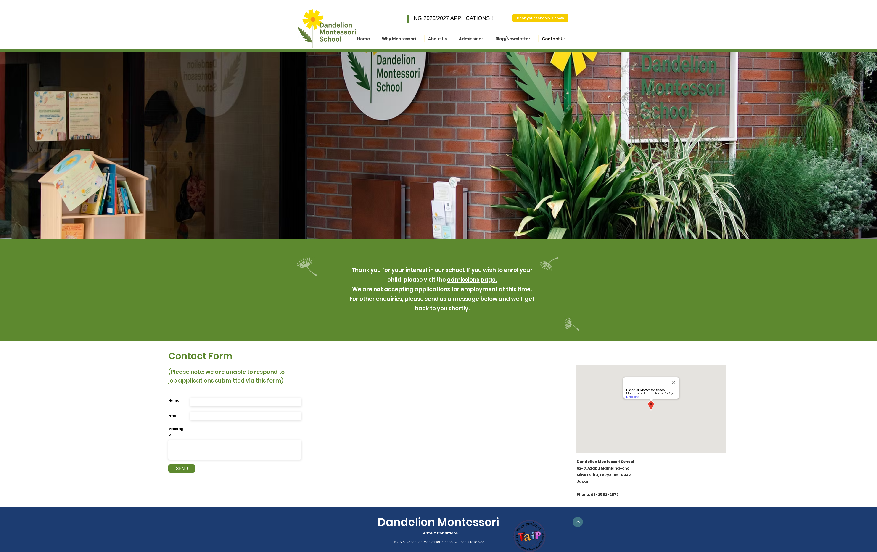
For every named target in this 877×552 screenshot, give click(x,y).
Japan (583, 481)
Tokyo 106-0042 (615, 475)
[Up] (578, 522)
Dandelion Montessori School (605, 461)
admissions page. (472, 279)
